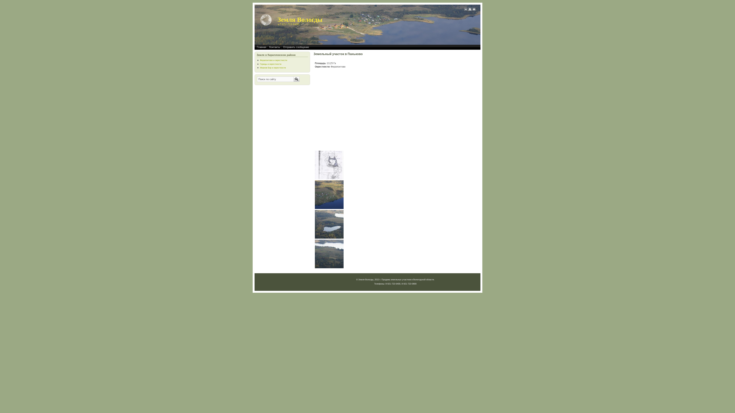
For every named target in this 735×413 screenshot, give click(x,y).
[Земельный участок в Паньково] (329, 178)
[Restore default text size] (470, 11)
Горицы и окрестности (270, 64)
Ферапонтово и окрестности (273, 60)
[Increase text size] (474, 11)
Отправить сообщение (296, 47)
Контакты (274, 47)
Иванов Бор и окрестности (273, 68)
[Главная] (266, 25)
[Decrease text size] (466, 11)
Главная (261, 47)
